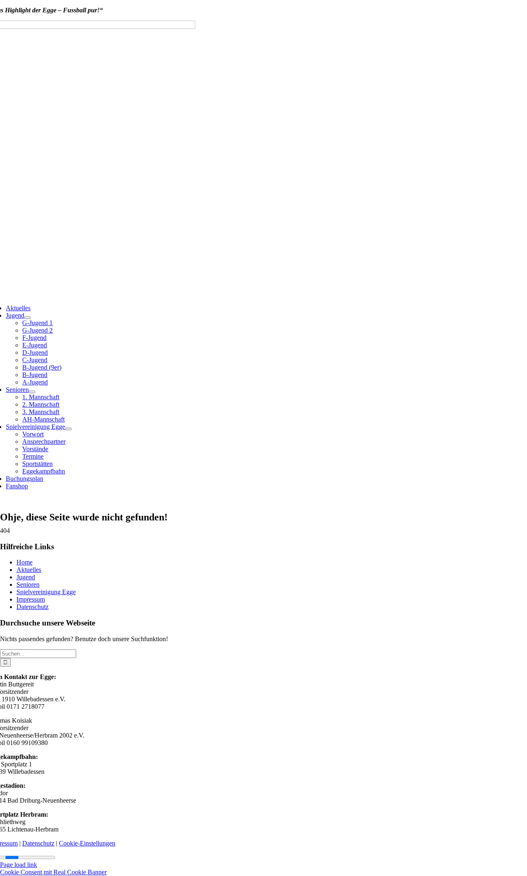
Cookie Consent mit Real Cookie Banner (53, 872)
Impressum (30, 599)
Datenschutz (32, 606)
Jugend (25, 577)
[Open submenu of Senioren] (32, 392)
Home (24, 562)
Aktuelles (28, 569)
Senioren (28, 584)
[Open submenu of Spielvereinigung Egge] (68, 429)
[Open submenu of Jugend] (27, 317)
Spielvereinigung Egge (46, 591)
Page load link (18, 864)
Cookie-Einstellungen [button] (87, 843)
